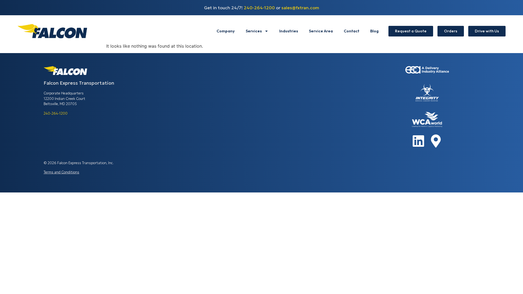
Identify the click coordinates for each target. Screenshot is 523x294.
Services (254, 31)
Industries (288, 31)
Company (226, 31)
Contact (351, 31)
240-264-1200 (259, 7)
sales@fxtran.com (300, 7)
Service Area (321, 31)
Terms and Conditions (61, 172)
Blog (374, 31)
